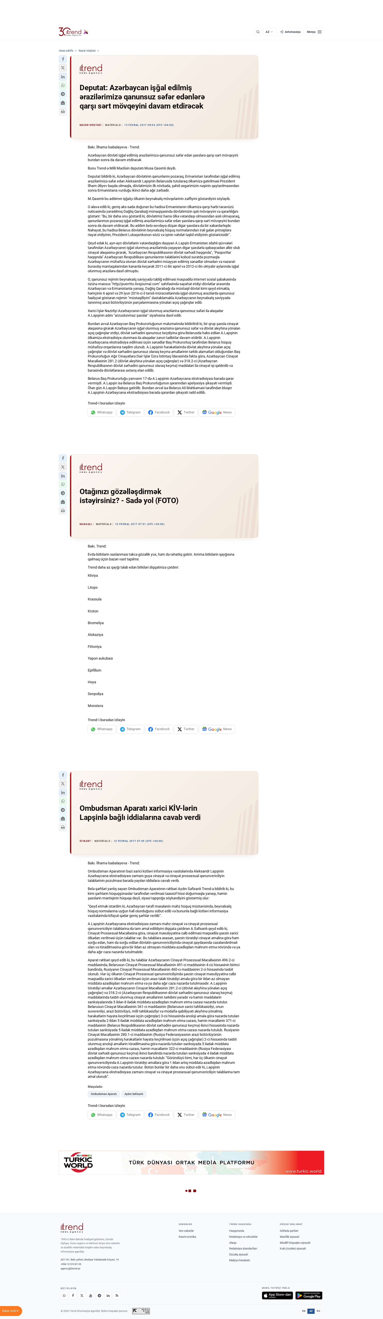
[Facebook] (73, 1295)
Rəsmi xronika (187, 1236)
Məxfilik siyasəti (289, 1236)
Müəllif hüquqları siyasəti (295, 1242)
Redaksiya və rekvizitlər (243, 1236)
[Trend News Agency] (72, 1228)
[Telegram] (99, 1295)
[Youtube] (90, 1295)
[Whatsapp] (64, 1295)
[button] (63, 59)
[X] (81, 1295)
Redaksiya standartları (243, 1248)
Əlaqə (232, 1242)
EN (303, 1311)
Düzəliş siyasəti (238, 1254)
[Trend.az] (73, 31)
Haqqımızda (236, 1230)
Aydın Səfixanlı (133, 1094)
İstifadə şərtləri (289, 1230)
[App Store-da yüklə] (277, 1295)
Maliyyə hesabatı (239, 1260)
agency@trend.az (70, 1268)
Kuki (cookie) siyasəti (293, 1248)
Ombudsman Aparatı (104, 1094)
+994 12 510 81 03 (71, 1264)
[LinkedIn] (108, 1295)
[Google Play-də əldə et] (308, 1295)
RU (318, 1311)
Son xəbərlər (186, 1230)
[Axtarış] (258, 32)
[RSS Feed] (116, 1295)
